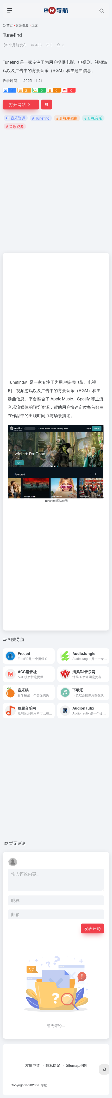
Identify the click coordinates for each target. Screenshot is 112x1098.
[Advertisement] (56, 190)
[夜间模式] (104, 1069)
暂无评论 (17, 843)
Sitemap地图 (76, 1065)
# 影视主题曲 (67, 118)
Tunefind (16, 382)
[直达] (52, 656)
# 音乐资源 (15, 126)
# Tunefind (40, 118)
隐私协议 (53, 1065)
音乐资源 (22, 25)
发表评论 (92, 928)
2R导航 (41, 1085)
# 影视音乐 (93, 118)
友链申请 (32, 1065)
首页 (10, 25)
